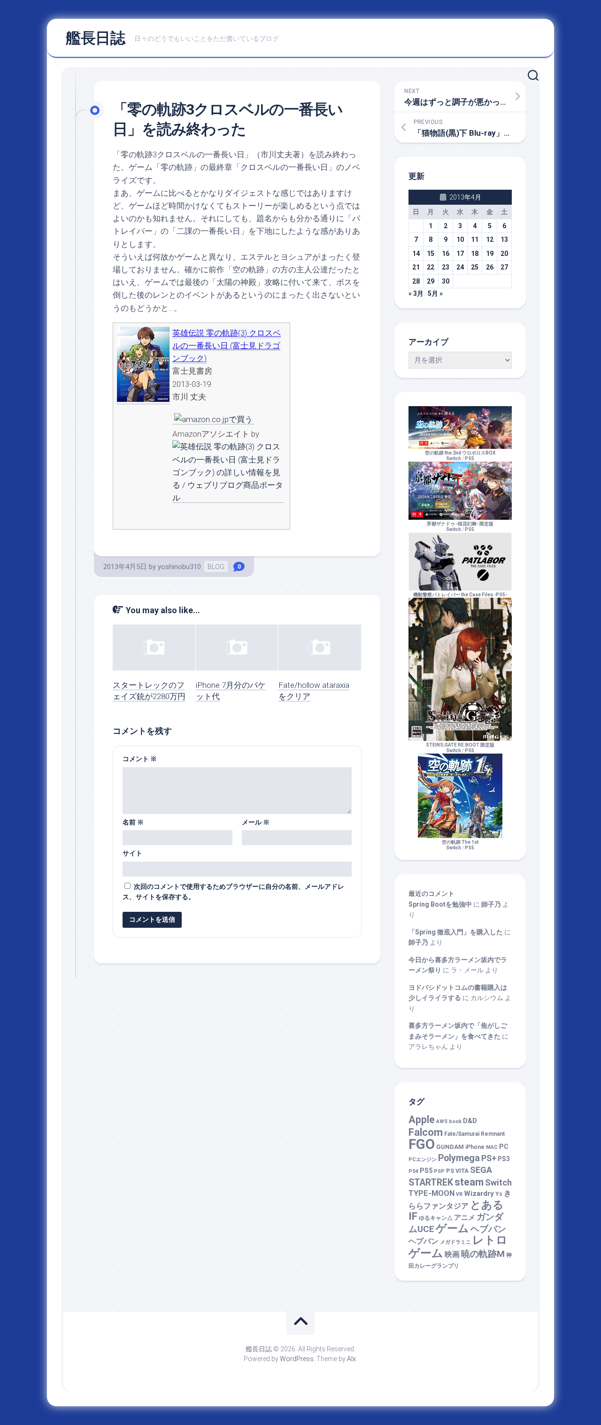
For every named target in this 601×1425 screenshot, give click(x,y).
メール (256, 822)
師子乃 (491, 904)
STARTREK (430, 1182)
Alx (351, 1359)
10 (460, 239)
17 (460, 253)
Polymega (459, 1158)
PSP (439, 1171)
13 (504, 239)
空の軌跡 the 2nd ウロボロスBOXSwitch (460, 455)
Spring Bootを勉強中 (440, 904)
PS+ (488, 1158)
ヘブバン (488, 1229)
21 (416, 267)
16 (445, 253)
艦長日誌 (95, 38)
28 (416, 281)
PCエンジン (422, 1159)
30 (445, 281)
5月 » (435, 293)
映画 (452, 1254)
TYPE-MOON (431, 1193)
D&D (470, 1121)
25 (474, 267)
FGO (421, 1144)
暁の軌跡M (483, 1253)
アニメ (464, 1217)
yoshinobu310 (179, 566)
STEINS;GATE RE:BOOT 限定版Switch (460, 747)
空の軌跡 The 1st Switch (460, 845)
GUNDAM (450, 1146)
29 (430, 281)
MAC (492, 1147)
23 (445, 267)
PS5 (469, 458)
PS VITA (457, 1170)
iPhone (475, 1147)
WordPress (297, 1359)
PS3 (504, 1159)
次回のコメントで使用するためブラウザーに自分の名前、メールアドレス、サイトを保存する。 (233, 892)
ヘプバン (423, 1241)
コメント (140, 759)
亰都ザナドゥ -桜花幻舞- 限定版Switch (460, 526)
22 (430, 267)
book (455, 1121)
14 (416, 253)
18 (474, 253)
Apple (421, 1119)
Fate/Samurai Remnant (474, 1134)
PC (504, 1147)
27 (504, 267)
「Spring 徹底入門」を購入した (455, 932)
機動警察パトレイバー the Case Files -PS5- (460, 594)
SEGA (481, 1170)
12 (489, 239)
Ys (498, 1194)
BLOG (216, 566)
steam (469, 1182)
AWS (441, 1121)
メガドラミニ (455, 1242)
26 (489, 267)
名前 (133, 822)
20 (504, 253)
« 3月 (416, 293)
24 (460, 267)
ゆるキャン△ (436, 1218)
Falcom (425, 1132)
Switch (498, 1182)
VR (459, 1194)
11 (474, 239)
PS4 (413, 1171)
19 (489, 253)
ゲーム (452, 1228)
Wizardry (479, 1193)
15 (430, 253)
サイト (132, 853)
